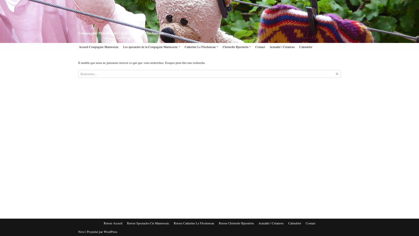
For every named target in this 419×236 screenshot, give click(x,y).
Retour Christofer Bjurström (236, 223)
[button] (179, 47)
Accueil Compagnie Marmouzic (99, 47)
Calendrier (305, 47)
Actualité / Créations (282, 47)
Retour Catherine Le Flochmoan (194, 223)
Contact (260, 47)
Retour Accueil (113, 223)
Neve (81, 232)
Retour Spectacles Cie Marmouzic (148, 223)
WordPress (110, 232)
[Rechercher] (337, 74)
